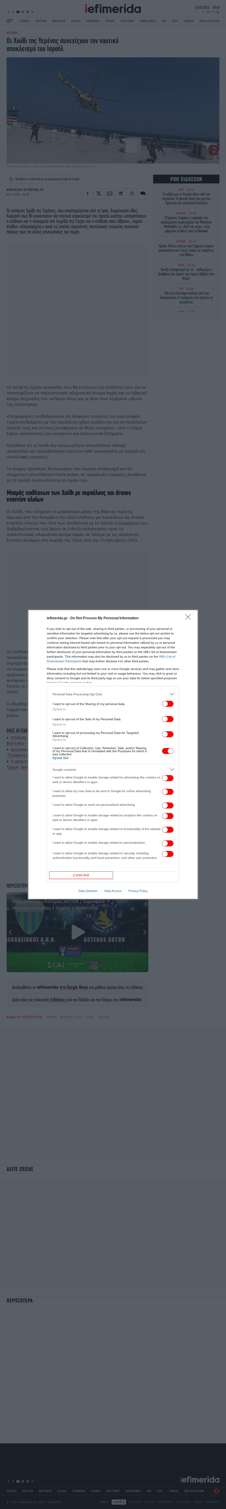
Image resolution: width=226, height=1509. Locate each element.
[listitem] (113, 694)
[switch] (167, 704)
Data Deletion (88, 891)
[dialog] (113, 754)
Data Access (113, 891)
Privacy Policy (138, 891)
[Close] (189, 618)
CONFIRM (81, 875)
